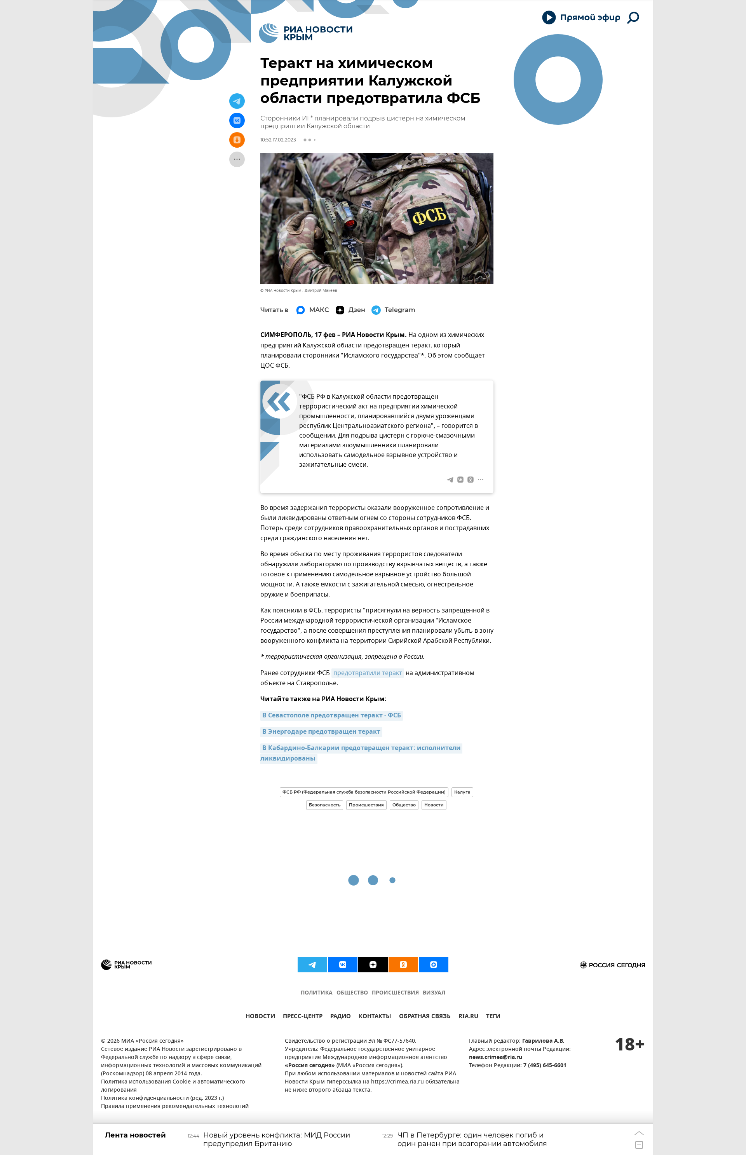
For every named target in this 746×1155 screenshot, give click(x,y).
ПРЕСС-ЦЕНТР (302, 1017)
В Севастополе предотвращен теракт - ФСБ (331, 716)
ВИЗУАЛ (434, 993)
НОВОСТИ (260, 1017)
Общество (404, 805)
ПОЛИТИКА (317, 993)
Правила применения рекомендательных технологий (175, 1106)
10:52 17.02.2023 (278, 140)
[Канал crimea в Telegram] (312, 964)
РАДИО (340, 1017)
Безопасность (324, 805)
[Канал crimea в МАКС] (433, 964)
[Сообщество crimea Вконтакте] (342, 964)
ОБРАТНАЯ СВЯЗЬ (425, 1017)
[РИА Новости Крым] (305, 33)
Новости (434, 805)
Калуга (462, 792)
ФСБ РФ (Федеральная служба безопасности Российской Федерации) (364, 792)
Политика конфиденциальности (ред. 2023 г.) (162, 1098)
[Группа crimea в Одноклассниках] (403, 964)
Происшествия (366, 805)
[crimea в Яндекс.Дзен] (373, 964)
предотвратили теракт (367, 673)
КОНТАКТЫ (375, 1017)
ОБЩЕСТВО (352, 993)
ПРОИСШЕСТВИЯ (395, 993)
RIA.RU (468, 1017)
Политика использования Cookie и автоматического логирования (173, 1086)
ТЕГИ (493, 1017)
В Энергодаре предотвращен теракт (321, 732)
